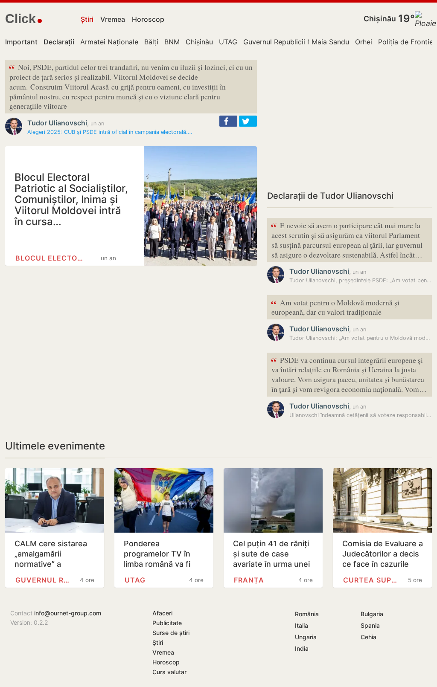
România (307, 613)
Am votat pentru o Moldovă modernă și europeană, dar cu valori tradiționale (335, 306)
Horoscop (148, 19)
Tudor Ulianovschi (57, 123)
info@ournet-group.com (67, 613)
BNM (172, 42)
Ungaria (306, 637)
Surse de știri (170, 632)
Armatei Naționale (109, 42)
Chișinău (380, 18)
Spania (370, 625)
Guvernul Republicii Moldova (289, 42)
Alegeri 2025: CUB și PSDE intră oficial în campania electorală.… (109, 132)
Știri (87, 19)
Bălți (151, 42)
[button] (228, 121)
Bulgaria (372, 613)
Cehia (368, 637)
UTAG (228, 42)
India (302, 648)
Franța (249, 580)
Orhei (363, 42)
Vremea (112, 19)
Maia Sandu (330, 42)
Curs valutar (169, 671)
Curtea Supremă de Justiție (371, 580)
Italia (301, 625)
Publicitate (167, 622)
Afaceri (162, 613)
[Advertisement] (349, 119)
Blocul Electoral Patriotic (50, 258)
